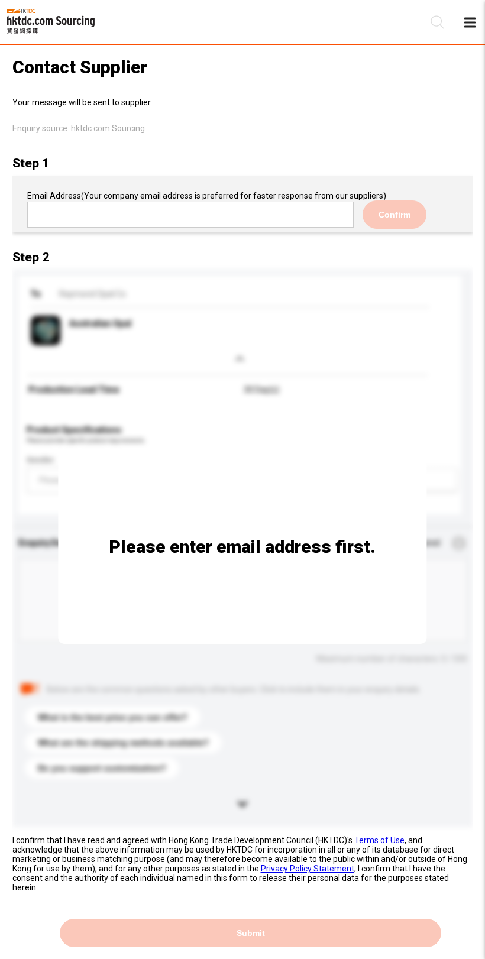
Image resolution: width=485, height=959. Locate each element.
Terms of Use (379, 840)
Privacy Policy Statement (307, 868)
